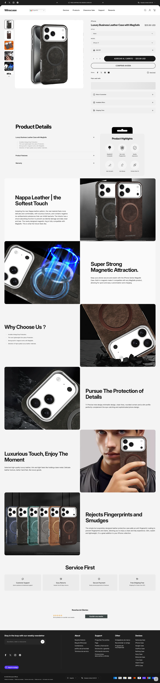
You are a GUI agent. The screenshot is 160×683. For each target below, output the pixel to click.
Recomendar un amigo (122, 643)
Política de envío (38, 679)
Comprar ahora (123, 66)
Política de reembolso (9, 679)
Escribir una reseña (96, 616)
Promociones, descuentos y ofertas (102, 655)
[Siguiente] (103, 2)
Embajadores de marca (122, 640)
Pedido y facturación (102, 645)
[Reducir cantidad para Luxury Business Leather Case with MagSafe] (93, 58)
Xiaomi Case (139, 663)
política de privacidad (82, 648)
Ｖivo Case (138, 660)
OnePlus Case (140, 648)
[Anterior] (57, 2)
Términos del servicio (29, 679)
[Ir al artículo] (8, 24)
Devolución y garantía (102, 648)
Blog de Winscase (81, 643)
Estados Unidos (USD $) (90, 678)
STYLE (93, 29)
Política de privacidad (19, 679)
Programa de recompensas (119, 646)
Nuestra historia (80, 640)
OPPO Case (139, 665)
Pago (96, 643)
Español (35, 10)
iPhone (93, 21)
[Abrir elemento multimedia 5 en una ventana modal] (49, 54)
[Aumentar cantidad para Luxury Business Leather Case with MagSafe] (100, 58)
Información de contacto (48, 679)
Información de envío (102, 651)
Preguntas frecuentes (102, 640)
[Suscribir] (42, 642)
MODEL (93, 38)
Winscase (10, 10)
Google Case (139, 645)
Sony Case (138, 654)
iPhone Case (139, 643)
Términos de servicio (82, 651)
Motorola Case (140, 657)
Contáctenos (79, 645)
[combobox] (147, 2)
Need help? (153, 72)
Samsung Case (140, 640)
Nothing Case (139, 651)
